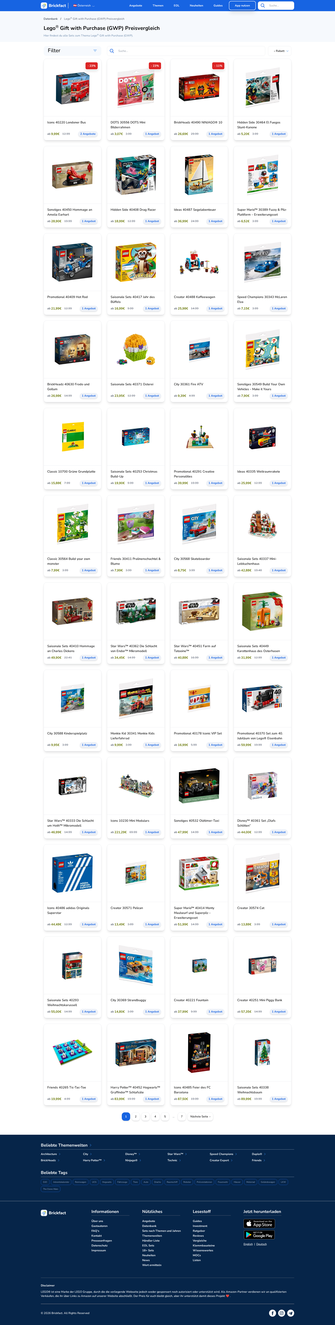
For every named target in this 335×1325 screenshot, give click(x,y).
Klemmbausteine (204, 1245)
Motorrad (250, 1182)
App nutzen (242, 6)
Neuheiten (196, 6)
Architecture (49, 1154)
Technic (172, 1160)
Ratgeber (199, 1231)
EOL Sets (148, 1245)
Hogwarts (106, 1182)
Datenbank (149, 1226)
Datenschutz (99, 1245)
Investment (200, 1226)
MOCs (197, 1255)
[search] (263, 5)
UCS (94, 1182)
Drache (157, 1182)
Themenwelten (152, 1236)
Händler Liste (151, 1241)
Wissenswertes (203, 1250)
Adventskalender (61, 1182)
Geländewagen (268, 1182)
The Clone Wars (50, 1189)
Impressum (98, 1250)
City (85, 1154)
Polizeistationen (204, 1182)
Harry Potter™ (92, 1160)
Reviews (198, 1236)
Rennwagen (80, 1182)
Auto (146, 1182)
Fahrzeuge (122, 1182)
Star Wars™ (175, 1154)
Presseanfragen (101, 1241)
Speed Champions (221, 1154)
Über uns (97, 1221)
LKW (283, 1182)
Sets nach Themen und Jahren (161, 1231)
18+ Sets (148, 1250)
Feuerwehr (223, 1182)
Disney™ (131, 1154)
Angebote (135, 6)
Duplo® (257, 1154)
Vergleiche (200, 1241)
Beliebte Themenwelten (64, 1145)
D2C (45, 1182)
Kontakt (96, 1236)
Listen (197, 1260)
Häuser (237, 1182)
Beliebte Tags (54, 1173)
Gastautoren (99, 1226)
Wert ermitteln (151, 1265)
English (248, 1244)
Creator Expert (219, 1160)
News (146, 1260)
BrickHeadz (48, 1160)
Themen (158, 6)
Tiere (135, 1182)
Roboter (187, 1182)
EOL (176, 6)
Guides (218, 6)
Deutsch (261, 1244)
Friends (257, 1160)
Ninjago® (131, 1160)
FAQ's (95, 1231)
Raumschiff (172, 1182)
